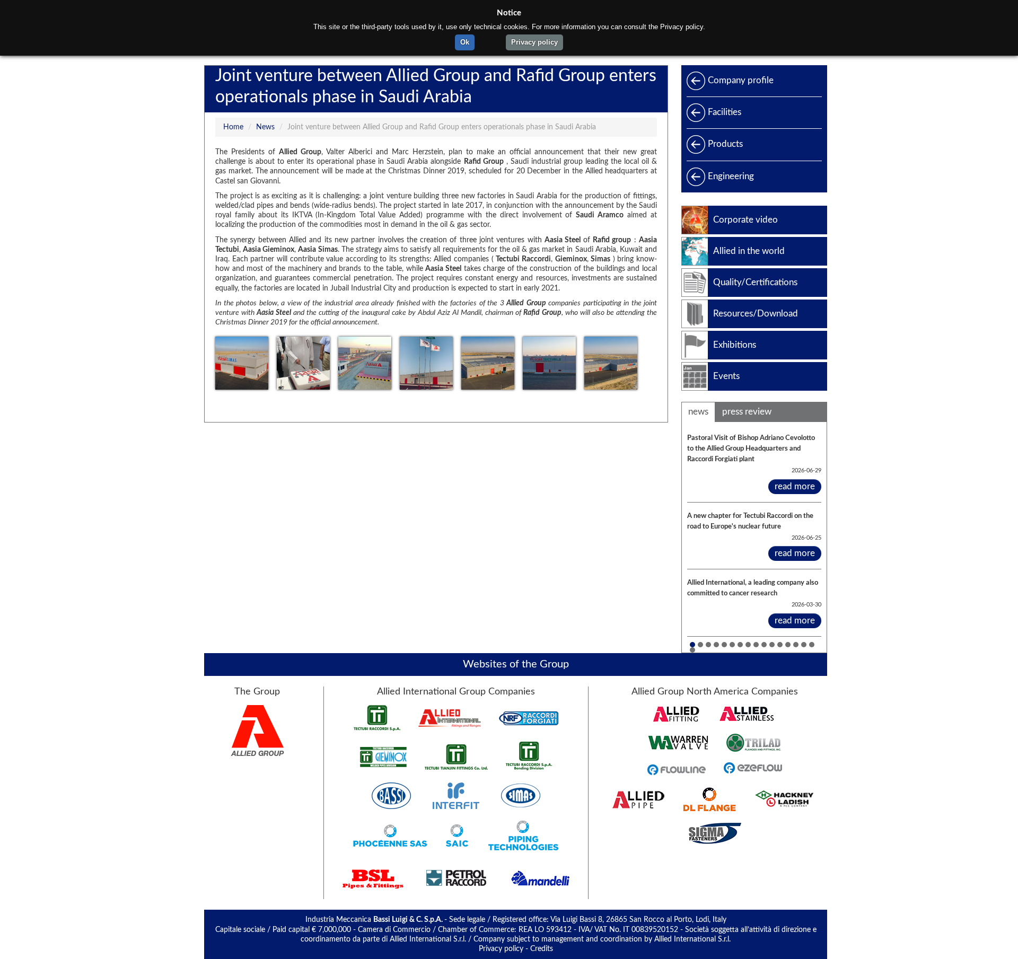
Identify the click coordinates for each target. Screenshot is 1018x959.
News (265, 127)
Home (233, 127)
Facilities (724, 112)
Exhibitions (734, 344)
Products (725, 143)
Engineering (731, 176)
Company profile (741, 80)
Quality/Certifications (755, 282)
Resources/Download (755, 313)
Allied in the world (749, 251)
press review (746, 411)
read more (795, 486)
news (698, 411)
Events (726, 376)
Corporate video (745, 219)
